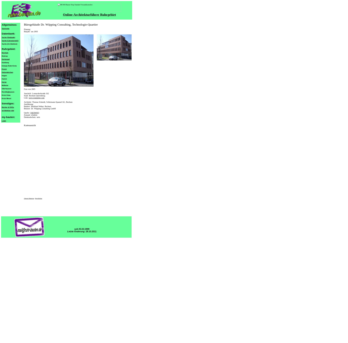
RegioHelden (38, 198)
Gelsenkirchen (7, 72)
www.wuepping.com (36, 98)
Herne (4, 82)
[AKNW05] (34, 113)
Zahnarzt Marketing (29, 198)
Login (4, 121)
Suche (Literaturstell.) (10, 41)
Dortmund (6, 59)
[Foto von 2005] (114, 60)
